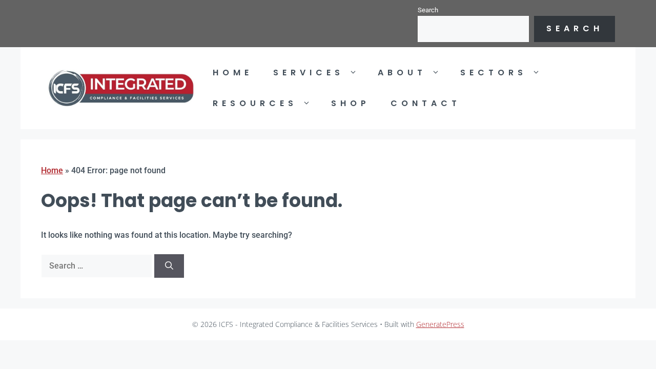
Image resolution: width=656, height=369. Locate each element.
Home (233, 72)
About (402, 72)
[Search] (169, 266)
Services (308, 72)
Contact (426, 103)
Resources (255, 103)
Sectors (493, 72)
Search (428, 10)
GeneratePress (440, 324)
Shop (350, 103)
